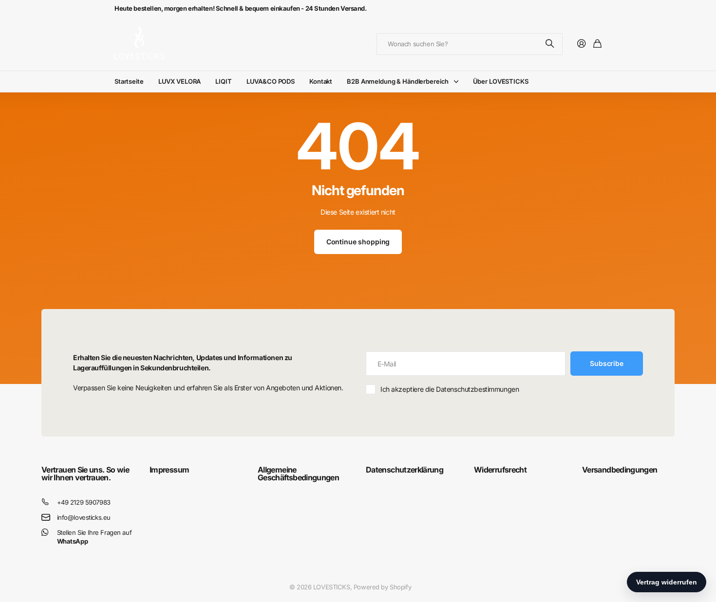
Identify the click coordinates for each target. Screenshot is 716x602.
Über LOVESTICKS (500, 81)
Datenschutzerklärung (404, 469)
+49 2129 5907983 (84, 502)
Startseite (129, 81)
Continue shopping (358, 241)
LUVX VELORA (179, 81)
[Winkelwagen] (597, 44)
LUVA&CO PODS (270, 81)
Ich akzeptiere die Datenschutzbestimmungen (449, 389)
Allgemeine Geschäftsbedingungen (298, 473)
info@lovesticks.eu (84, 517)
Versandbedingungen (619, 469)
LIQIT (223, 81)
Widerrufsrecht (500, 469)
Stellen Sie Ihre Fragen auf (94, 537)
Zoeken (550, 44)
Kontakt (320, 81)
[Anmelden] (581, 44)
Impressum (169, 469)
